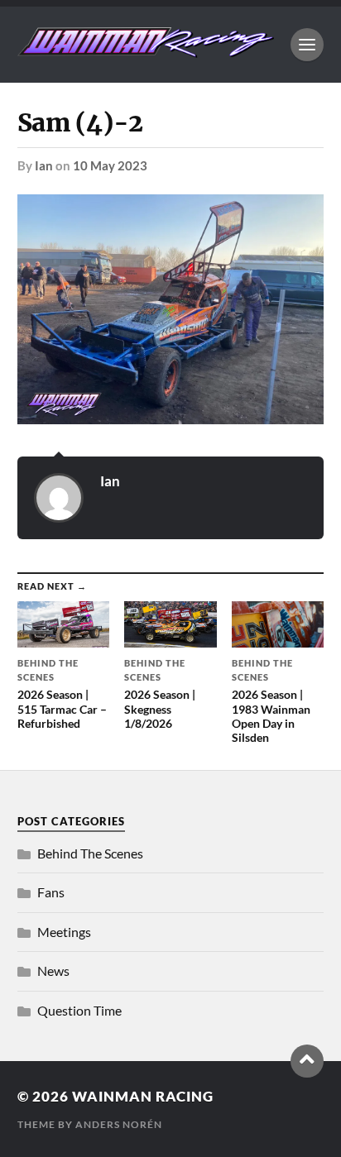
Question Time (79, 1010)
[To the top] (307, 1061)
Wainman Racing (143, 1096)
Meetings (64, 931)
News (53, 970)
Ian (44, 165)
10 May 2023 (110, 165)
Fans (51, 892)
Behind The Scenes (90, 853)
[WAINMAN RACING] (146, 49)
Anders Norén (118, 1124)
